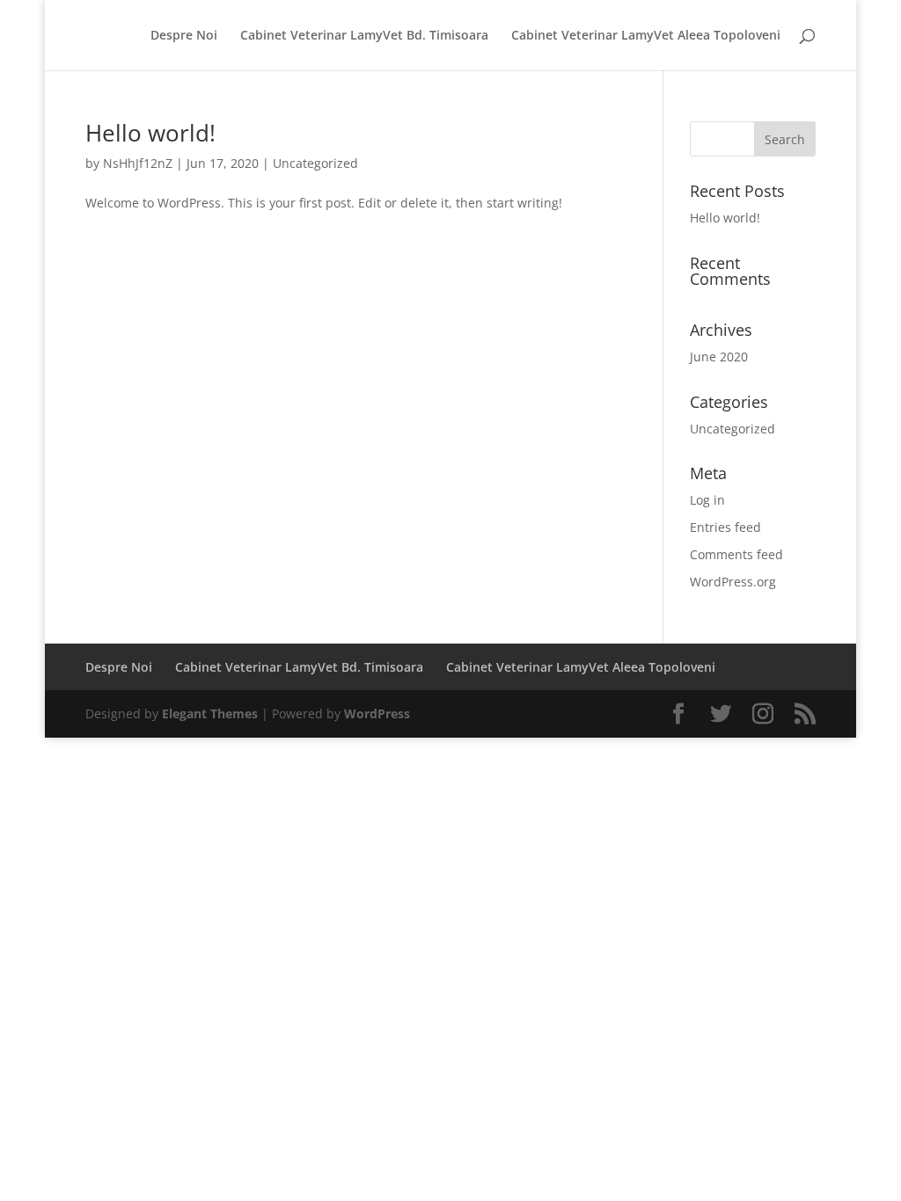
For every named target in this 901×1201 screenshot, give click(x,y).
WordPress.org (733, 581)
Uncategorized (315, 163)
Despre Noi (183, 36)
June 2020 (719, 356)
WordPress (377, 713)
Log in (707, 499)
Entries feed (725, 527)
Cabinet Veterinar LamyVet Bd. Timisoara (364, 36)
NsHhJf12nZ (137, 163)
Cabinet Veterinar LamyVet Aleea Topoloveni (645, 36)
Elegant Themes (210, 713)
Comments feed (736, 554)
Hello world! (150, 133)
